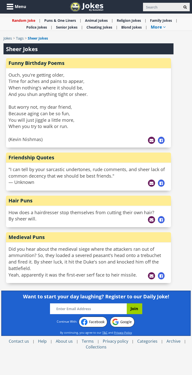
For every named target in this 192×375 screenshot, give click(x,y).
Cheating (99, 27)
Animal (96, 20)
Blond (131, 27)
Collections (96, 347)
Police (36, 27)
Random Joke (23, 20)
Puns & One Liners (60, 20)
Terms (88, 341)
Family (161, 20)
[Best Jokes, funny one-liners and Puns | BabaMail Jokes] (86, 6)
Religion (129, 20)
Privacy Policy (123, 332)
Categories (147, 341)
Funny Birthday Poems (36, 63)
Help (42, 341)
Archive (173, 341)
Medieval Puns (26, 237)
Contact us (19, 341)
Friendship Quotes (31, 157)
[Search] (185, 7)
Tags (20, 38)
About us (64, 341)
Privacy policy (115, 341)
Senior (67, 27)
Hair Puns (20, 200)
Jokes (8, 38)
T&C (105, 332)
